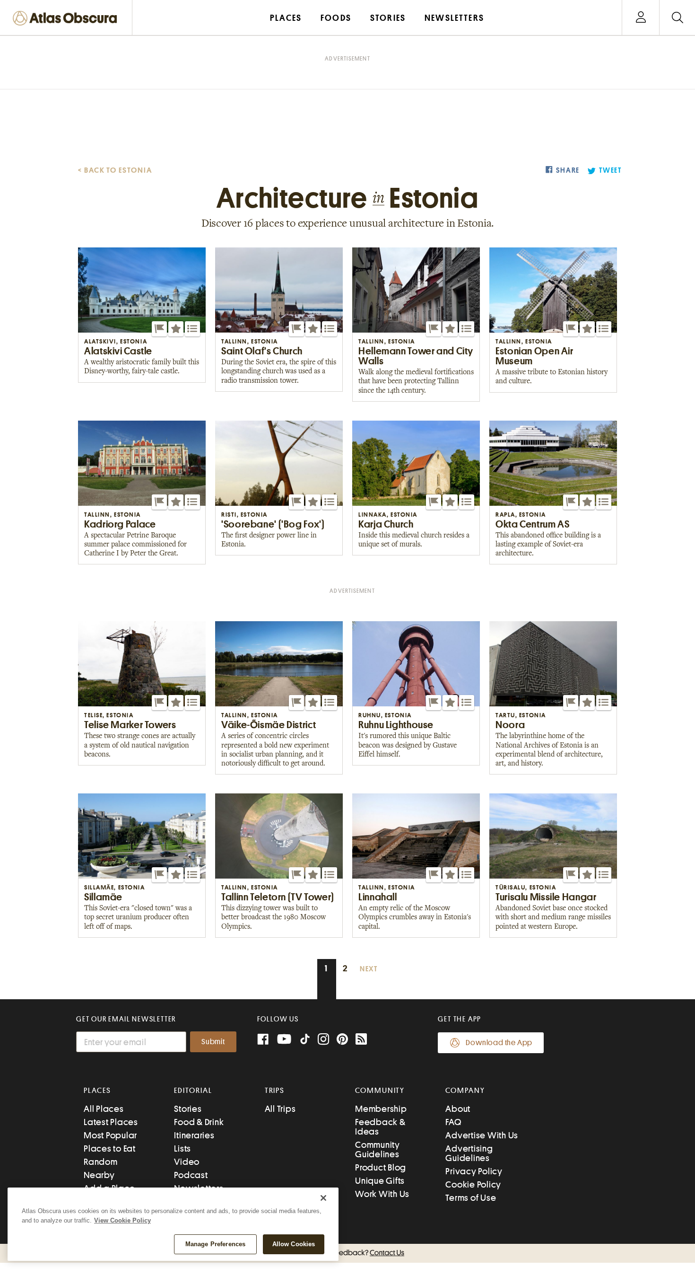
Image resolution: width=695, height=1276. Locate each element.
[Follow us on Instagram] (323, 1040)
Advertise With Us (481, 1135)
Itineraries (194, 1135)
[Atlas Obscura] (67, 18)
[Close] (323, 1198)
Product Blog (380, 1167)
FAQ (453, 1122)
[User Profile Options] (640, 17)
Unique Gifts (380, 1180)
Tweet (610, 170)
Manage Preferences (215, 1244)
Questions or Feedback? (347, 1253)
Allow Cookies (293, 1244)
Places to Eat (110, 1148)
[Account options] (641, 17)
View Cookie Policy (122, 1220)
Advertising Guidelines (469, 1153)
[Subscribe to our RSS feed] (361, 1040)
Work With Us (382, 1193)
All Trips (280, 1108)
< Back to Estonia (115, 170)
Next (369, 969)
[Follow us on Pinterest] (342, 1040)
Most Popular (110, 1135)
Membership (381, 1108)
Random (101, 1161)
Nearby (99, 1174)
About (457, 1108)
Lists (182, 1148)
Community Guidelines (377, 1149)
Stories (187, 1108)
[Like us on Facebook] (263, 1040)
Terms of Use (470, 1197)
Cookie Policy (473, 1184)
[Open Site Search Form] (677, 17)
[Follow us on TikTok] (305, 1041)
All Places (104, 1108)
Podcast (191, 1174)
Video (187, 1161)
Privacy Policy (474, 1171)
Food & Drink (199, 1122)
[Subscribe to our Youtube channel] (284, 1040)
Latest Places (111, 1122)
